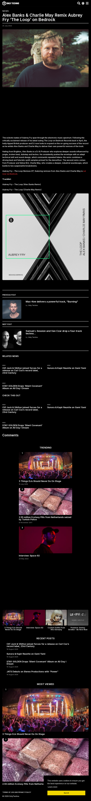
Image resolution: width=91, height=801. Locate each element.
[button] (78, 3)
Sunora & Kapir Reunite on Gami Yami (66, 368)
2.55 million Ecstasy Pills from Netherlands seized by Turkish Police (45, 518)
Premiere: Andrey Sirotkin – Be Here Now (77, 629)
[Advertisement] (45, 113)
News (5, 11)
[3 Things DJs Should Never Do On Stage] (45, 465)
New (3, 365)
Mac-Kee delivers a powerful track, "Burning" (52, 301)
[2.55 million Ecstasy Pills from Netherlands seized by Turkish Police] (45, 501)
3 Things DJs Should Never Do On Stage (40, 481)
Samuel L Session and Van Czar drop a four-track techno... (54, 332)
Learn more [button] (52, 787)
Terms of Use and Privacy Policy (16, 792)
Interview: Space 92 (29, 555)
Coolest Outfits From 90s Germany (56, 629)
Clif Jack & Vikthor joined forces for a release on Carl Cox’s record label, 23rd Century (22, 370)
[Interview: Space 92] (45, 540)
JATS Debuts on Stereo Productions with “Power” (32, 671)
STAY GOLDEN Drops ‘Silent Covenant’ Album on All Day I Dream (22, 387)
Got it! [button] (66, 793)
